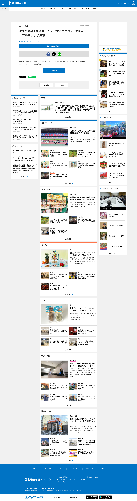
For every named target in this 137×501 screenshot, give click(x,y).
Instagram (127, 3)
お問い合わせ (81, 479)
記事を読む (54, 70)
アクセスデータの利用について (66, 479)
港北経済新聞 (17, 3)
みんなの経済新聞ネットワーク (34, 497)
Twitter (123, 3)
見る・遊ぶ (53, 8)
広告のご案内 (62, 482)
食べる (43, 8)
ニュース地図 (23, 26)
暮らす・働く (73, 8)
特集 (94, 8)
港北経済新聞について (64, 477)
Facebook (118, 3)
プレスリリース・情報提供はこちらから (88, 477)
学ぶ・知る (85, 8)
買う (62, 8)
